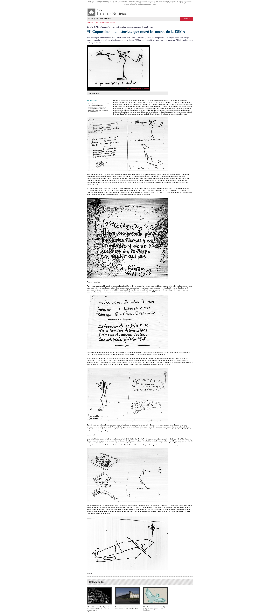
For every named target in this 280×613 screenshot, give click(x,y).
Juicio (113, 22)
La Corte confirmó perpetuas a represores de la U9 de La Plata (126, 607)
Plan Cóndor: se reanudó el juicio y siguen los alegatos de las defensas (155, 608)
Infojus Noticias (109, 12)
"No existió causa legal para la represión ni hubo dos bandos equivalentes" (98, 608)
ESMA (96, 22)
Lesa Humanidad (104, 22)
